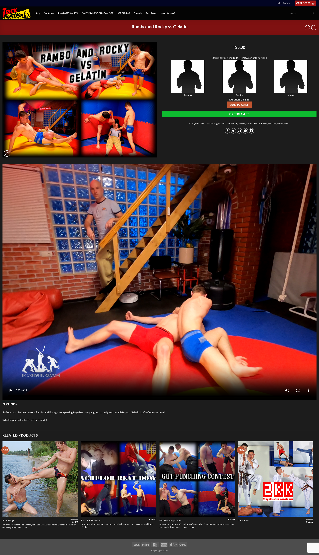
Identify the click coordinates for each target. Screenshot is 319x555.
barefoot (211, 123)
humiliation (232, 123)
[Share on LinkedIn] (251, 131)
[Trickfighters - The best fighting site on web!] (16, 13)
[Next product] (307, 27)
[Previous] (2, 489)
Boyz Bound (151, 13)
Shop (38, 13)
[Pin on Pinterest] (245, 131)
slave (286, 123)
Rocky (257, 123)
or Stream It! (239, 113)
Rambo (249, 123)
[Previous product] (313, 27)
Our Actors (49, 13)
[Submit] (313, 13)
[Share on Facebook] (227, 131)
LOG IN (240, 57)
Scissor (264, 123)
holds (223, 123)
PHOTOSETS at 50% (68, 13)
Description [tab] (9, 404)
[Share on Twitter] (233, 131)
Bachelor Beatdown (91, 520)
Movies (241, 123)
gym (218, 123)
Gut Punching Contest (171, 520)
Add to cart (239, 104)
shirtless (272, 123)
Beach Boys (8, 520)
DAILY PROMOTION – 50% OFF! (98, 13)
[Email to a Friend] (239, 131)
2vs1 (203, 123)
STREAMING (123, 13)
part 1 (43, 419)
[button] (283, 3)
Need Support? (168, 13)
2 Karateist (243, 520)
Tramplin (138, 13)
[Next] (313, 489)
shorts (280, 123)
